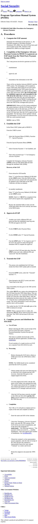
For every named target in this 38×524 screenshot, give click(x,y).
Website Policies (9, 486)
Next (35, 21)
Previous (30, 21)
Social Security (10, 6)
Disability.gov (8, 495)
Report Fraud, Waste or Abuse (13, 483)
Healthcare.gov (8, 496)
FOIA (6, 476)
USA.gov (7, 501)
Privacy (6, 481)
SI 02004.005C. (27, 433)
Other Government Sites (11, 503)
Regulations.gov (9, 500)
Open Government (9, 478)
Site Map (7, 484)
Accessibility (8, 474)
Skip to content (5, 1)
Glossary (7, 479)
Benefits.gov (8, 493)
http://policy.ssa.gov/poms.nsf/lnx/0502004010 (13, 460)
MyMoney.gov (8, 498)
